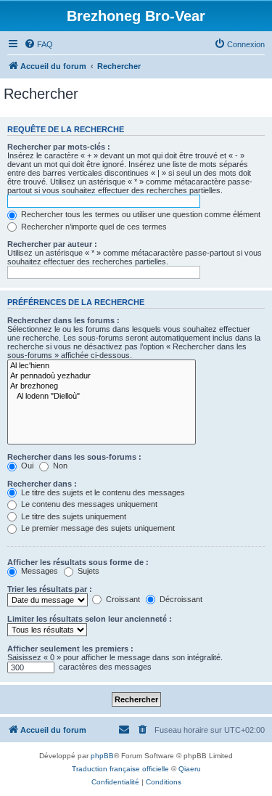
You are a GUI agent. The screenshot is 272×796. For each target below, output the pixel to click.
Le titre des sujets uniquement (72, 516)
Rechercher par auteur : (52, 244)
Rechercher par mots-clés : (58, 146)
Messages (38, 570)
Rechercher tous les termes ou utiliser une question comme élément (139, 214)
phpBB (102, 756)
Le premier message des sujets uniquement (97, 528)
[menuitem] (38, 44)
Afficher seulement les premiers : (70, 648)
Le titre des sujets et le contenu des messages (102, 492)
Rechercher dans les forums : (63, 320)
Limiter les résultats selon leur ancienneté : (89, 618)
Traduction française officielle (120, 769)
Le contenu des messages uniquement (88, 504)
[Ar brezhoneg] (101, 386)
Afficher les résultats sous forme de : (78, 562)
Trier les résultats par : (49, 589)
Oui (26, 465)
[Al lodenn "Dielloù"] (101, 396)
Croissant (122, 599)
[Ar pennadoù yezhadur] (101, 376)
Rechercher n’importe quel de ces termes (93, 226)
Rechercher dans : (42, 483)
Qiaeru (189, 769)
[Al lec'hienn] (101, 366)
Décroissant (179, 599)
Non (59, 465)
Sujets (87, 570)
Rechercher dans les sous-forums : (74, 456)
